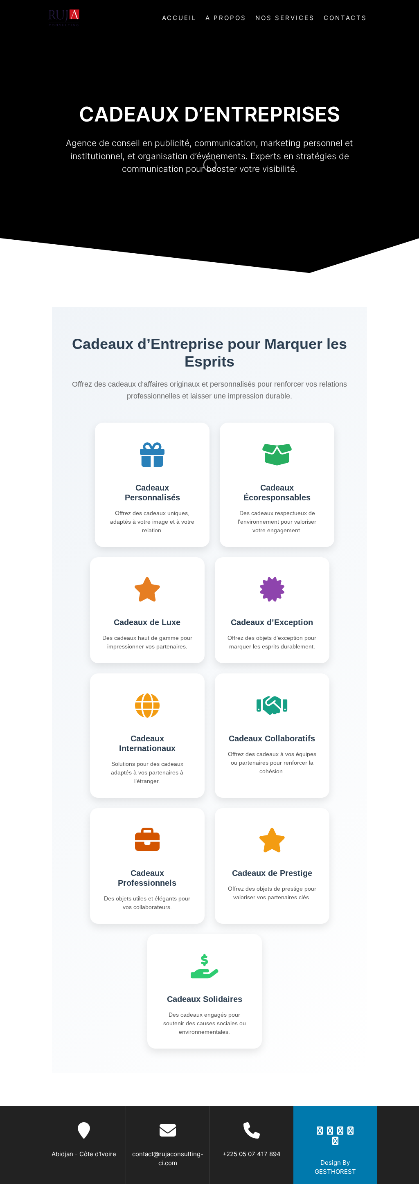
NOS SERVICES (285, 18)
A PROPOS (225, 18)
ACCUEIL (179, 18)
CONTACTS (345, 18)
